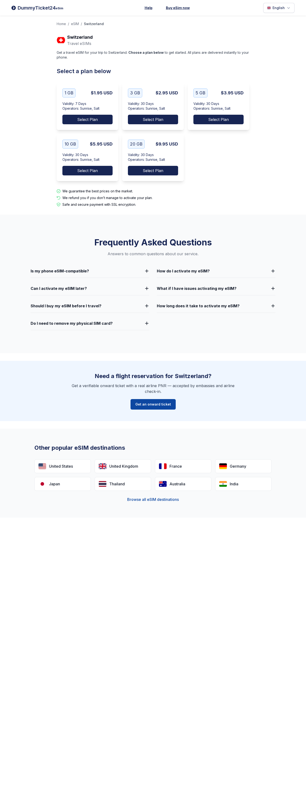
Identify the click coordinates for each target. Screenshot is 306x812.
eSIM (75, 24)
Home (61, 24)
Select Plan (87, 119)
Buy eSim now (178, 8)
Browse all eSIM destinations (153, 499)
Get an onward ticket (153, 404)
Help (149, 8)
